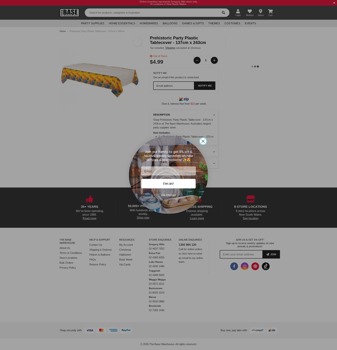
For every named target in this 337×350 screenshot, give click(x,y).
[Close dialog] (203, 141)
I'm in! (168, 183)
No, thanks (168, 195)
